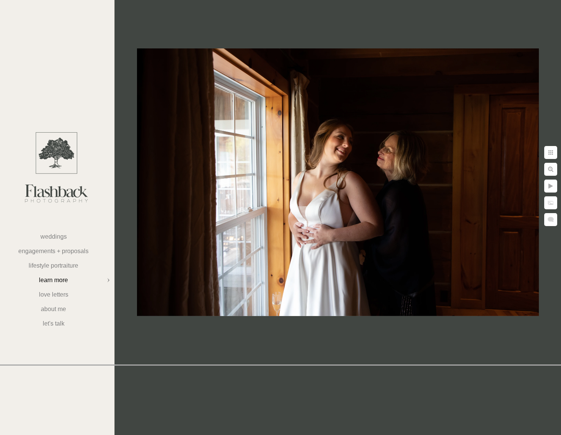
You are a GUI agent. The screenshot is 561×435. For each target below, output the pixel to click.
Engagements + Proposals (53, 251)
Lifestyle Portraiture (53, 265)
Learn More (53, 280)
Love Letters (53, 294)
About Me (53, 309)
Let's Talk (53, 323)
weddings (53, 236)
